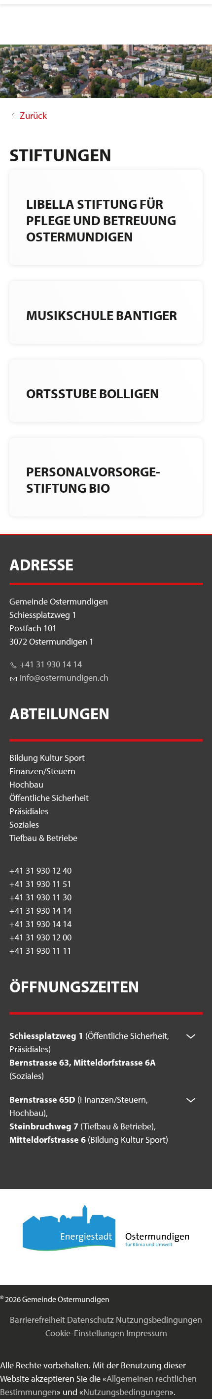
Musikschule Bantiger (101, 315)
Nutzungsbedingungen (159, 1319)
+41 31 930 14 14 (51, 664)
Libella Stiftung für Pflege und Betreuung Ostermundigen (101, 220)
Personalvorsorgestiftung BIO (93, 479)
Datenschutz (90, 1319)
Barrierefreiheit (37, 1319)
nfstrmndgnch (65, 677)
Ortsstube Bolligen (92, 393)
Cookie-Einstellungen (84, 1333)
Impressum (146, 1333)
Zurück (33, 115)
